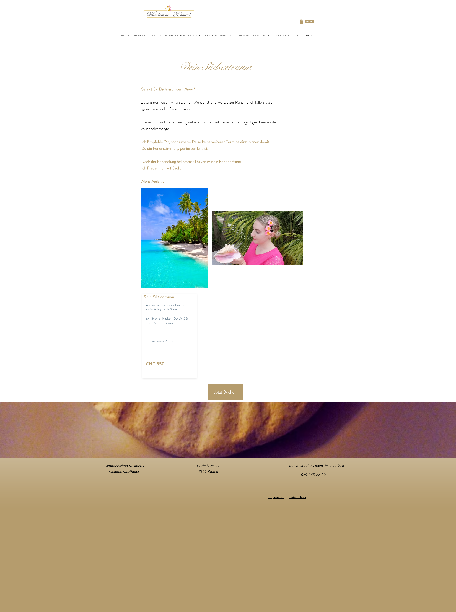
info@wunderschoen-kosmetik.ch (316, 466)
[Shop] (301, 21)
